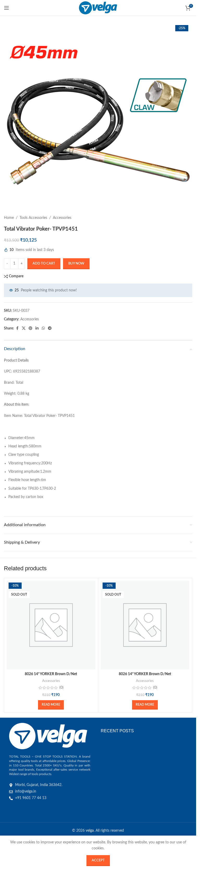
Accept (98, 860)
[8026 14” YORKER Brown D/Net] (51, 625)
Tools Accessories (33, 218)
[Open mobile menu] (6, 8)
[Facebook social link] (17, 328)
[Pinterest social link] (30, 328)
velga (90, 830)
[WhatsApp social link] (43, 328)
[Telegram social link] (49, 328)
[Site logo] (98, 8)
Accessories (62, 218)
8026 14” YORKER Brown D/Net (51, 674)
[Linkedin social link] (37, 328)
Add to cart (44, 263)
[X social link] (23, 328)
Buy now (76, 263)
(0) (61, 687)
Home (9, 218)
